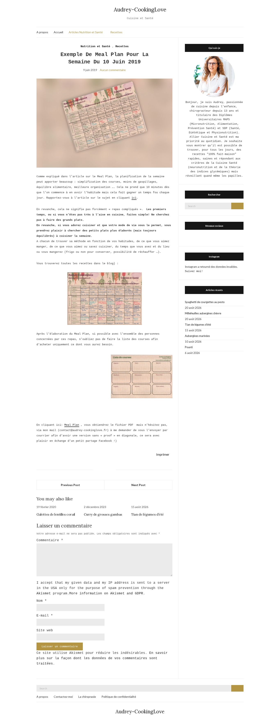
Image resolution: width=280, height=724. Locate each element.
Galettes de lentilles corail (55, 514)
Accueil (58, 32)
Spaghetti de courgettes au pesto (205, 302)
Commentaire (49, 540)
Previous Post (70, 485)
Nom (41, 601)
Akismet (43, 593)
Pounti (189, 347)
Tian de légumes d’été (147, 514)
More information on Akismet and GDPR (106, 593)
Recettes (116, 32)
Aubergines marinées (197, 335)
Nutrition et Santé (95, 46)
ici (134, 197)
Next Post (138, 485)
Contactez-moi (63, 696)
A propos (42, 32)
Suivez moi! (194, 271)
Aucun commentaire (113, 70)
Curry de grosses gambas (103, 514)
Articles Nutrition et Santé (86, 32)
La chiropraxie (87, 696)
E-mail (44, 616)
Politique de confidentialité (118, 696)
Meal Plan (71, 425)
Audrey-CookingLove (140, 9)
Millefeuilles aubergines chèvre (203, 313)
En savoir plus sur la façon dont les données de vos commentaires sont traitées (102, 658)
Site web (44, 630)
